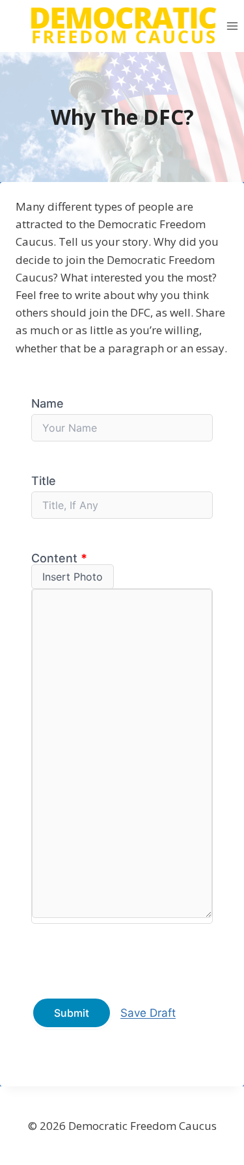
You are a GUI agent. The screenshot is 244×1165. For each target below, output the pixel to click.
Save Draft (148, 1012)
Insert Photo (72, 576)
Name (47, 403)
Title (43, 481)
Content (59, 558)
